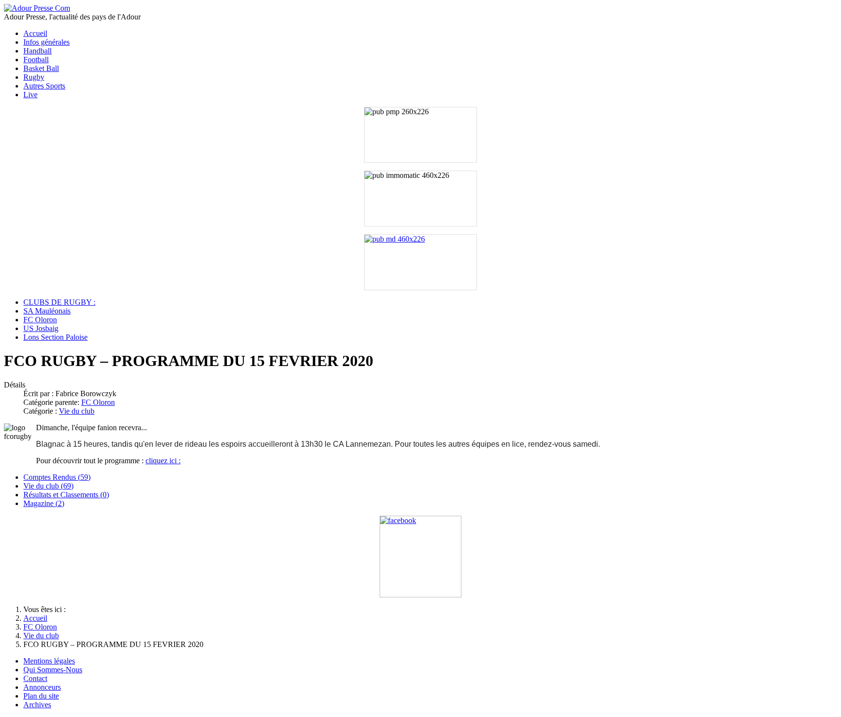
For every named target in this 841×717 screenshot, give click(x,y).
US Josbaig (40, 328)
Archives (37, 704)
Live (30, 94)
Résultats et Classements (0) (66, 494)
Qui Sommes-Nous (52, 669)
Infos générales (46, 42)
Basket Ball (41, 68)
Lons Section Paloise (55, 337)
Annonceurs (42, 687)
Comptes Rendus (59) (57, 477)
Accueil (35, 33)
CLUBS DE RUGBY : (59, 302)
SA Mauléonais (47, 311)
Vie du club (76, 411)
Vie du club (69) (48, 486)
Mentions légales (49, 661)
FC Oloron (40, 319)
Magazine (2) (43, 503)
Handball (37, 51)
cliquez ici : (163, 460)
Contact (35, 678)
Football (36, 59)
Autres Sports (44, 86)
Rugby (33, 77)
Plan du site (41, 696)
